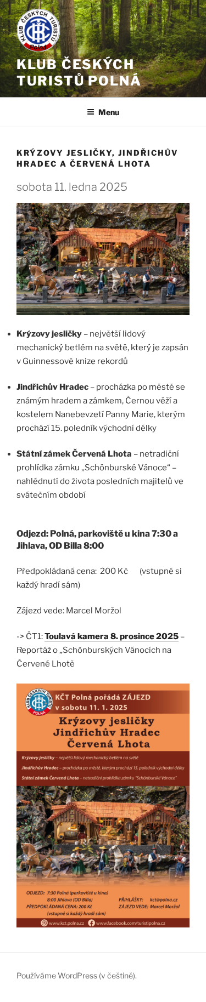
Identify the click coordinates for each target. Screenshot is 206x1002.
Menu (108, 112)
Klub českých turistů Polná (79, 72)
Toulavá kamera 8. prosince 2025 (111, 636)
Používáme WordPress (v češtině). (76, 975)
